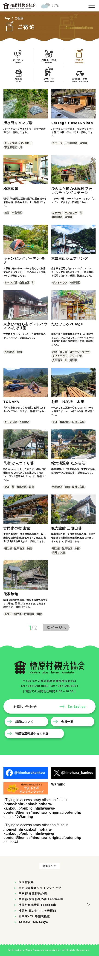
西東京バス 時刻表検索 (34, 916)
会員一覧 (67, 721)
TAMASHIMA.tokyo (33, 922)
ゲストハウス (59, 282)
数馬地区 (65, 421)
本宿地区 (17, 212)
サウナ (86, 351)
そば (54, 421)
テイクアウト (59, 356)
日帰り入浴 (78, 421)
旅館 (6, 212)
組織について (24, 721)
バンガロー (25, 143)
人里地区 (9, 351)
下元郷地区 (10, 147)
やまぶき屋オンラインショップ (40, 888)
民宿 (31, 486)
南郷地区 (24, 282)
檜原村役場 (26, 882)
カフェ (63, 351)
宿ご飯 (8, 548)
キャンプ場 (10, 143)
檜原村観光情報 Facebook (37, 905)
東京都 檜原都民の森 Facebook (41, 899)
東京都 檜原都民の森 (33, 893)
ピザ (79, 356)
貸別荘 (83, 143)
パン (72, 356)
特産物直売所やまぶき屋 (32, 733)
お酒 (54, 351)
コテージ (57, 143)
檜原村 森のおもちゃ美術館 (37, 910)
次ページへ (56, 627)
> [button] (88, 904)
